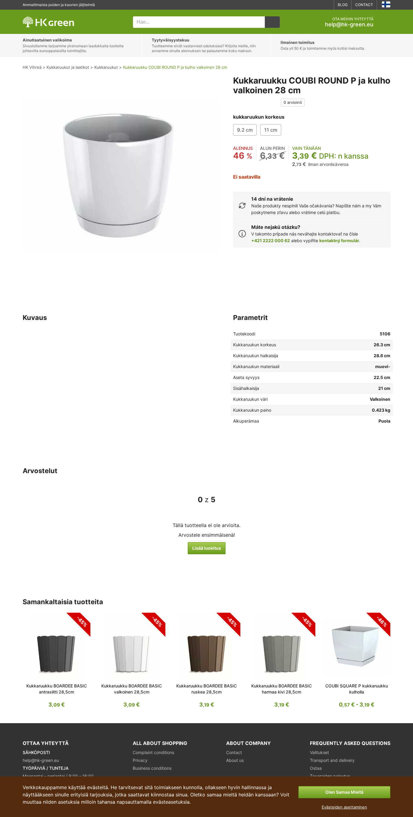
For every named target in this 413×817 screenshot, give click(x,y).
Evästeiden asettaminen (344, 807)
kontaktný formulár (339, 240)
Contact (364, 4)
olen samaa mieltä (344, 792)
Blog (343, 4)
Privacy (140, 760)
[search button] (272, 22)
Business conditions (152, 768)
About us (235, 760)
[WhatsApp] (308, 5)
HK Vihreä (31, 13)
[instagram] (326, 5)
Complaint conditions (153, 752)
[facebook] (317, 5)
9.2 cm (245, 130)
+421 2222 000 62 (270, 240)
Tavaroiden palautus (330, 776)
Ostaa (316, 768)
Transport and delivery (332, 760)
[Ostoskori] (385, 22)
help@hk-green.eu (349, 24)
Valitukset (319, 752)
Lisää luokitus (206, 548)
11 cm (270, 130)
